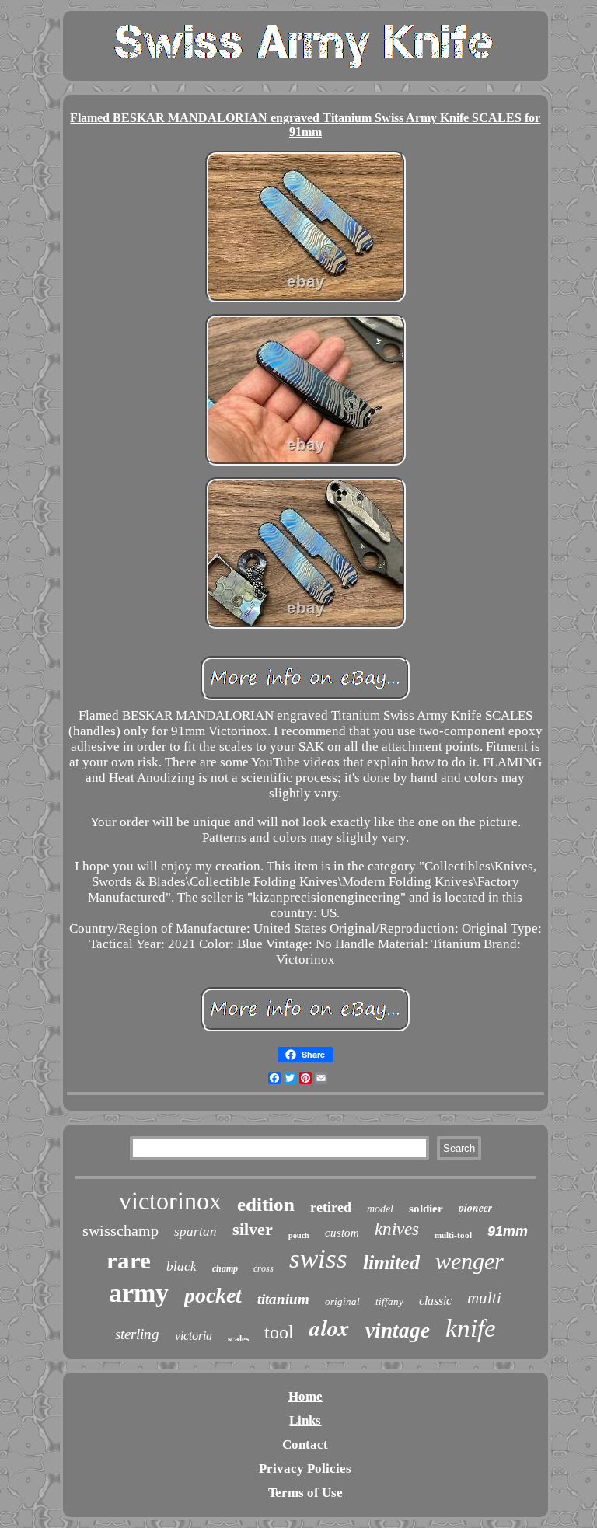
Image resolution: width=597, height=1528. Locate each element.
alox (329, 1327)
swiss (318, 1259)
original (342, 1301)
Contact (305, 1444)
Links (305, 1420)
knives (397, 1229)
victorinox (170, 1201)
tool (279, 1332)
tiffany (389, 1301)
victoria (193, 1335)
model (380, 1209)
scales (238, 1338)
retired (330, 1207)
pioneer (475, 1208)
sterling (137, 1334)
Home (305, 1396)
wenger (469, 1261)
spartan (195, 1231)
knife (470, 1328)
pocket (213, 1295)
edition (266, 1204)
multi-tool (453, 1235)
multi (484, 1298)
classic (435, 1300)
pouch (298, 1235)
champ (225, 1268)
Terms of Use (305, 1492)
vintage (397, 1330)
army (139, 1293)
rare (128, 1260)
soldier (426, 1208)
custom (342, 1232)
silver (252, 1229)
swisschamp (120, 1230)
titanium (283, 1299)
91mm (507, 1231)
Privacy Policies (305, 1468)
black (181, 1266)
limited (391, 1262)
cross (263, 1268)
